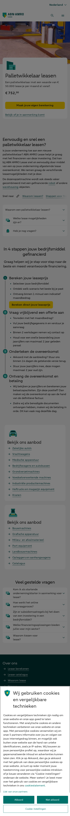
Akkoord (18, 799)
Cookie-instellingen (35, 808)
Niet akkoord (52, 799)
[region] (35, 751)
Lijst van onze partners (15, 791)
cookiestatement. (35, 785)
